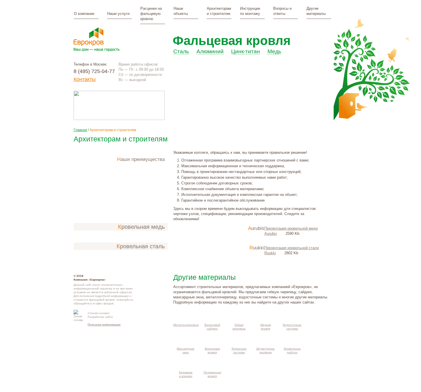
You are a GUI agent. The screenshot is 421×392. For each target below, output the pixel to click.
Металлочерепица (186, 324)
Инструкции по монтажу (250, 11)
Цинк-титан (245, 51)
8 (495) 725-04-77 (94, 71)
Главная (80, 130)
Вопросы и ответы (282, 11)
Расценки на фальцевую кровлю (151, 13)
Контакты (85, 79)
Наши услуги (118, 13)
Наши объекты (181, 11)
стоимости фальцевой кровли (94, 299)
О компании (84, 13)
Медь (274, 51)
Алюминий (210, 51)
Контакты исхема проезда (152, 315)
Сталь (181, 51)
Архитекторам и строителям (219, 11)
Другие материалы (316, 11)
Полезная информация (104, 324)
